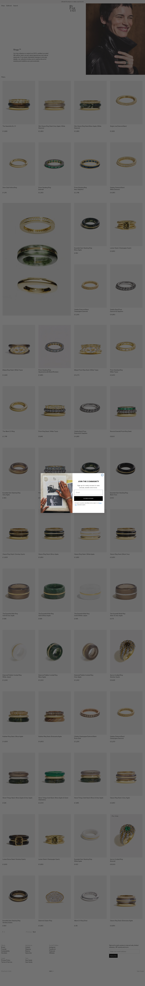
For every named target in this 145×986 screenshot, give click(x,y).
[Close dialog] (102, 475)
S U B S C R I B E (88, 498)
